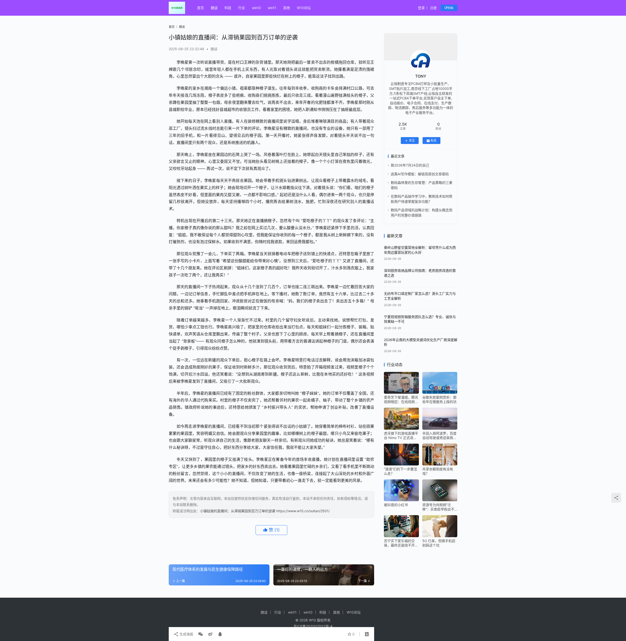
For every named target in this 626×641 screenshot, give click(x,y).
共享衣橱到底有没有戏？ (437, 471)
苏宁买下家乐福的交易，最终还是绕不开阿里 (401, 543)
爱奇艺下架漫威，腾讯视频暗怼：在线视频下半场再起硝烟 (401, 399)
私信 (433, 140)
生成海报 (186, 634)
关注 (412, 140)
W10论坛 (304, 8)
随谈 (214, 8)
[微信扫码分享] (200, 634)
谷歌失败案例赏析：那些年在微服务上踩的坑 (439, 399)
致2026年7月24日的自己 (410, 165)
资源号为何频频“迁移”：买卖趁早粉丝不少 (438, 507)
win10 (256, 8)
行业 (241, 8)
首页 (200, 8)
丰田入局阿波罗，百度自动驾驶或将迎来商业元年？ (439, 435)
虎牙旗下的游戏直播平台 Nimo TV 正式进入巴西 (401, 435)
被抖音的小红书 (396, 505)
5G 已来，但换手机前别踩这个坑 (438, 543)
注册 (433, 8)
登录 (421, 8)
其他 (286, 8)
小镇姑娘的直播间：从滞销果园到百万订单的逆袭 (237, 511)
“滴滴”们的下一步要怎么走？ (400, 471)
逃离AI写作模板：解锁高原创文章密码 (420, 174)
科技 (227, 8)
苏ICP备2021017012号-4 (313, 626)
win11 (272, 8)
